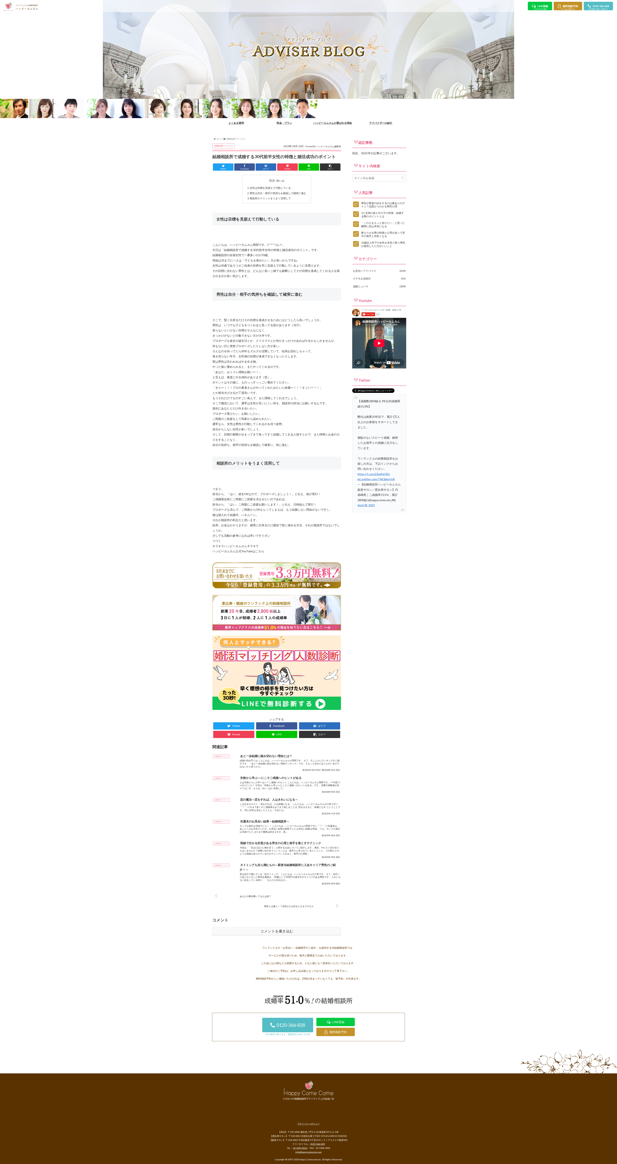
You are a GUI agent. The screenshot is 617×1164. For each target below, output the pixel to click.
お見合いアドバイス (379, 270)
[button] (403, 178)
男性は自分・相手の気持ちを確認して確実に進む (278, 193)
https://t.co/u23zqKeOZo (374, 474)
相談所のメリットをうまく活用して (270, 198)
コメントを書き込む (276, 931)
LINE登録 (540, 7)
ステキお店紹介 (379, 278)
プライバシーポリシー (308, 1123)
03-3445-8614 (300, 1148)
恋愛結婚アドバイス (223, 145)
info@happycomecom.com (308, 1152)
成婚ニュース (379, 286)
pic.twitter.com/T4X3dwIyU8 (376, 479)
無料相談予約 (569, 7)
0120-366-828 (599, 7)
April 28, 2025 (366, 505)
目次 (272, 180)
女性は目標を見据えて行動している (270, 187)
